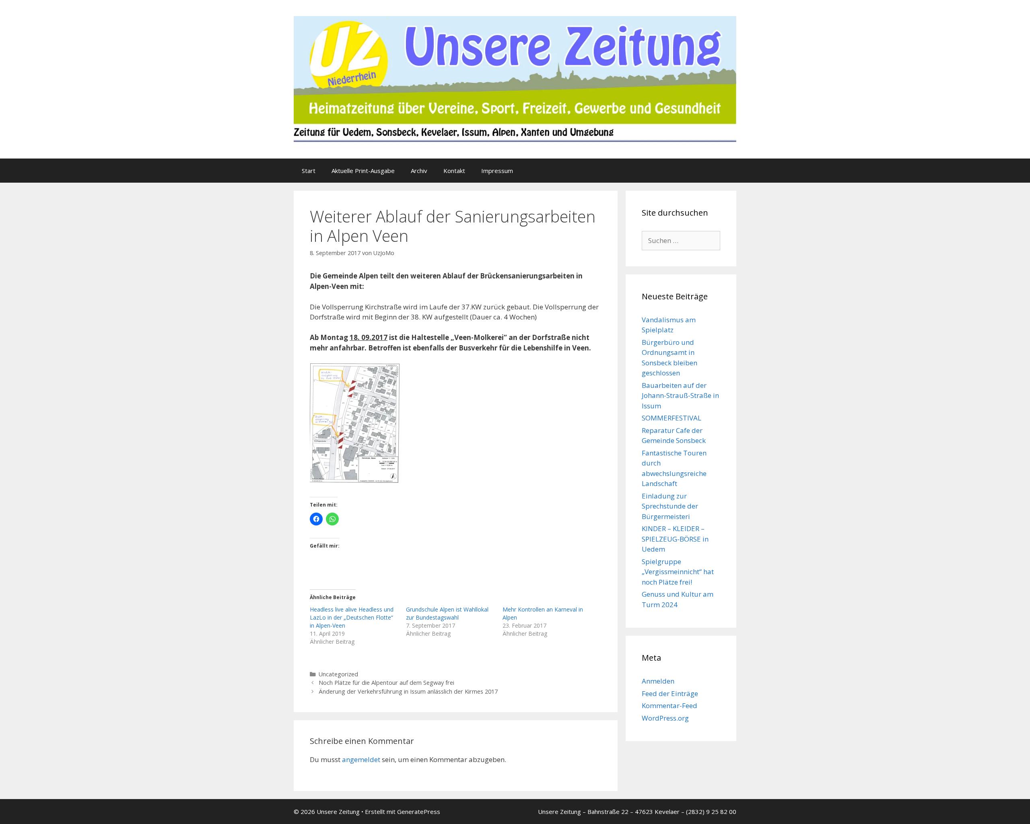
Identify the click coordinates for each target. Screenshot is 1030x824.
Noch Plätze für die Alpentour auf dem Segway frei (386, 682)
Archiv (419, 171)
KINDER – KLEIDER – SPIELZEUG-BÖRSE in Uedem (675, 539)
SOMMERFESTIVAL (671, 417)
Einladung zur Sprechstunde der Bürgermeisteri (670, 506)
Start (308, 171)
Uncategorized (338, 674)
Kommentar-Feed (669, 705)
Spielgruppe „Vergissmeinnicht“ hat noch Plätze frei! (678, 572)
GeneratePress (418, 812)
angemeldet (361, 759)
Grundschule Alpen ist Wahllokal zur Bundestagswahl (447, 613)
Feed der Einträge (670, 693)
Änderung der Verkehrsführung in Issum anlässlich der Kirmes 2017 (408, 691)
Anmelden (658, 681)
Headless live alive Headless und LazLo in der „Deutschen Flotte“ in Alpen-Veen (351, 617)
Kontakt (454, 171)
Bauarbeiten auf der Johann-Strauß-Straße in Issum (680, 395)
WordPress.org (665, 718)
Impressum (497, 171)
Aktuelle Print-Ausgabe (363, 171)
